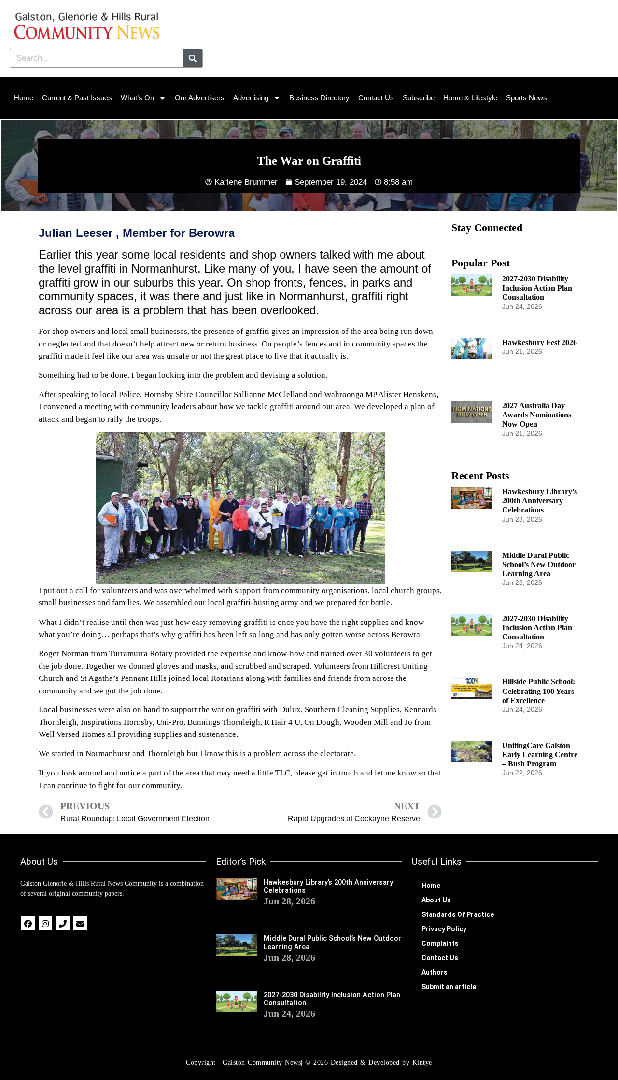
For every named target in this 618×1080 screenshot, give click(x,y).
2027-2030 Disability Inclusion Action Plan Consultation (537, 288)
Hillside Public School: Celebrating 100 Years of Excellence (538, 691)
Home (23, 98)
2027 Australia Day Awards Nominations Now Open (536, 415)
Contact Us (376, 98)
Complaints (440, 943)
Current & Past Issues (77, 98)
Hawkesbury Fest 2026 (539, 342)
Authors (434, 972)
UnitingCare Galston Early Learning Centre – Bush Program (539, 754)
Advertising (250, 98)
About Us (436, 900)
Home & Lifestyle (470, 98)
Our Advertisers (200, 98)
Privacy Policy (443, 929)
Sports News (526, 98)
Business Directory (319, 98)
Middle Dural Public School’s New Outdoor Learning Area (539, 564)
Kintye (422, 1062)
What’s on (137, 98)
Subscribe (419, 98)
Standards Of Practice (457, 914)
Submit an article (448, 987)
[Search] (192, 58)
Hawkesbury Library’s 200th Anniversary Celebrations (539, 500)
